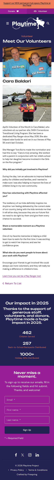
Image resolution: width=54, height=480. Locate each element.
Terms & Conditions (37, 470)
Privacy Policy (17, 470)
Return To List (13, 283)
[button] (7, 23)
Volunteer (42, 11)
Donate (11, 11)
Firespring (32, 474)
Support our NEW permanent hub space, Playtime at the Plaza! (27, 4)
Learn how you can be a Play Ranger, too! (22, 276)
